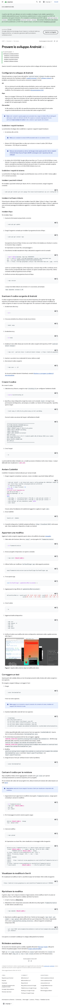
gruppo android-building (34, 949)
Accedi (56, 2)
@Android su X (25, 978)
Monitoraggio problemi (46, 990)
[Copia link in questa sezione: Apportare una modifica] (25, 533)
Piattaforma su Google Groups (28, 988)
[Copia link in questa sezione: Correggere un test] (20, 675)
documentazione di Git (37, 90)
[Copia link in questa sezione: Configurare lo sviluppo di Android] (34, 73)
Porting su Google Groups (27, 993)
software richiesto (46, 78)
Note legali (25, 999)
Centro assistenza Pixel (46, 980)
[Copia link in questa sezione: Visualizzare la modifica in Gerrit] (32, 873)
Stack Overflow (44, 988)
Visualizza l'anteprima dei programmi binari (8, 986)
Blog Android (24, 983)
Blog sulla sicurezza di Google (28, 985)
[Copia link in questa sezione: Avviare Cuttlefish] (19, 470)
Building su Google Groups (27, 990)
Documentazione (8, 7)
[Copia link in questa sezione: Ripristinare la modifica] (24, 892)
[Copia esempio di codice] (57, 190)
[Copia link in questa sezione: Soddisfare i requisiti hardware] (25, 126)
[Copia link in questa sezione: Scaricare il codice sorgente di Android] (38, 296)
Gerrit (6, 783)
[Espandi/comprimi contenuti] (13, 52)
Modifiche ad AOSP (49, 22)
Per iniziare (16, 41)
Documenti (9, 41)
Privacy (37, 999)
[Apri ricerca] (37, 2)
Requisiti (4, 980)
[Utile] (54, 41)
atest (14, 704)
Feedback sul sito (45, 999)
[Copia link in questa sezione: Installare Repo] (14, 212)
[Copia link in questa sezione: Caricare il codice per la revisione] (33, 772)
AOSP (3, 41)
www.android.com (45, 983)
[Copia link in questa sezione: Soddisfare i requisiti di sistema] (25, 171)
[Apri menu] (2, 2)
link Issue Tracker (43, 947)
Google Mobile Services (46, 985)
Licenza (32, 999)
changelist (48, 536)
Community (18, 999)
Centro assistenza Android (47, 978)
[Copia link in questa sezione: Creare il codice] (17, 382)
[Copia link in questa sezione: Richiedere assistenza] (22, 943)
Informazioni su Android (8, 999)
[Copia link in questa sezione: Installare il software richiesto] (24, 198)
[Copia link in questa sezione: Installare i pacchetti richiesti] (23, 180)
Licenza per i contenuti (49, 966)
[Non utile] (57, 41)
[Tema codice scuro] (55, 190)
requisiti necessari (31, 78)
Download (4, 983)
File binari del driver (6, 992)
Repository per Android (7, 978)
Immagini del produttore (8, 989)
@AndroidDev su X (26, 980)
